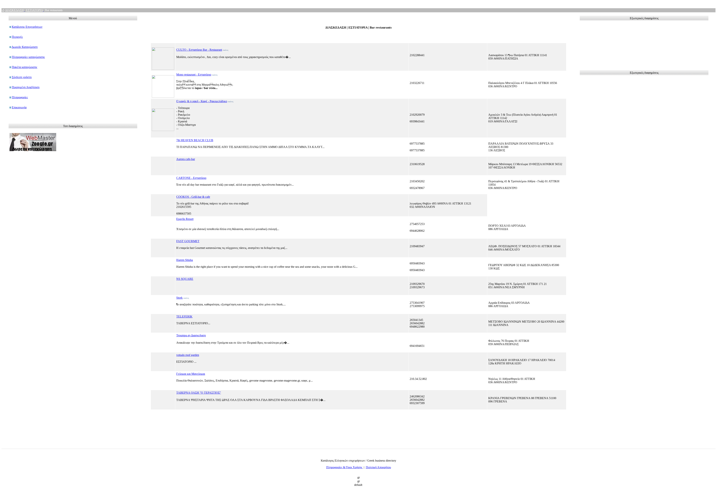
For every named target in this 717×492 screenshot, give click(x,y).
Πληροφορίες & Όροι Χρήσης (344, 467)
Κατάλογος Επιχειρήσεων (27, 26)
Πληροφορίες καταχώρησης (28, 57)
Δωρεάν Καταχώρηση (25, 47)
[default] (358, 485)
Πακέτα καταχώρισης (24, 67)
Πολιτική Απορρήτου (378, 467)
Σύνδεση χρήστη (22, 77)
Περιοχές (17, 36)
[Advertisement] (599, 44)
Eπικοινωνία (19, 107)
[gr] (358, 477)
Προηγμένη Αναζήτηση (25, 87)
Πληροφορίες (20, 97)
